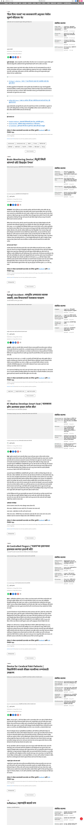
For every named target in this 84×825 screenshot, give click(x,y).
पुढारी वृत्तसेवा (12, 196)
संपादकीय (29, 3)
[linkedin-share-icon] (16, 58)
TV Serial (35, 143)
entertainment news (21, 143)
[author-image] (8, 197)
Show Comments (30, 151)
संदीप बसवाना (36, 147)
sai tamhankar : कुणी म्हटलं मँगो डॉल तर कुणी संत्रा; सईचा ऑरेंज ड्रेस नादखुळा (27, 126)
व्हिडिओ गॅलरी (53, 3)
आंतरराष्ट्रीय (24, 3)
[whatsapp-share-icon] (8, 58)
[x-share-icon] (11, 58)
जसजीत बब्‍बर (17, 147)
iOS (49, 130)
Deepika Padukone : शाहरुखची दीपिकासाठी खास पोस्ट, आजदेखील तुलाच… (27, 122)
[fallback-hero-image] (59, 28)
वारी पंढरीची (15, 3)
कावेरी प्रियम (10, 147)
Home (10, 3)
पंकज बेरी (24, 147)
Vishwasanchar (11, 282)
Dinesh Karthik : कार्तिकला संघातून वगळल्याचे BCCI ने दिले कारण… (25, 124)
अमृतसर (29, 143)
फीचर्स (43, 3)
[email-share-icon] (18, 58)
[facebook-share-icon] (13, 58)
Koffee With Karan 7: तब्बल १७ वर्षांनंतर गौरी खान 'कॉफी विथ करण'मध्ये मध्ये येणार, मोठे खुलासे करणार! (29, 101)
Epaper (6, 3)
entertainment (11, 143)
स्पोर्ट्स (48, 3)
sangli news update (31, 391)
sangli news (10, 391)
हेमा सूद (43, 147)
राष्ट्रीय (20, 3)
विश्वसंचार (39, 3)
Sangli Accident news (19, 391)
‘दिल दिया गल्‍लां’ (42, 143)
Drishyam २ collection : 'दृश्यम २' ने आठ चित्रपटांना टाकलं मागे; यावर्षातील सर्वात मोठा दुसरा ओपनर (29, 82)
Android (41, 130)
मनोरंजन (34, 3)
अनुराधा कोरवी (9, 49)
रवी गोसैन (30, 147)
